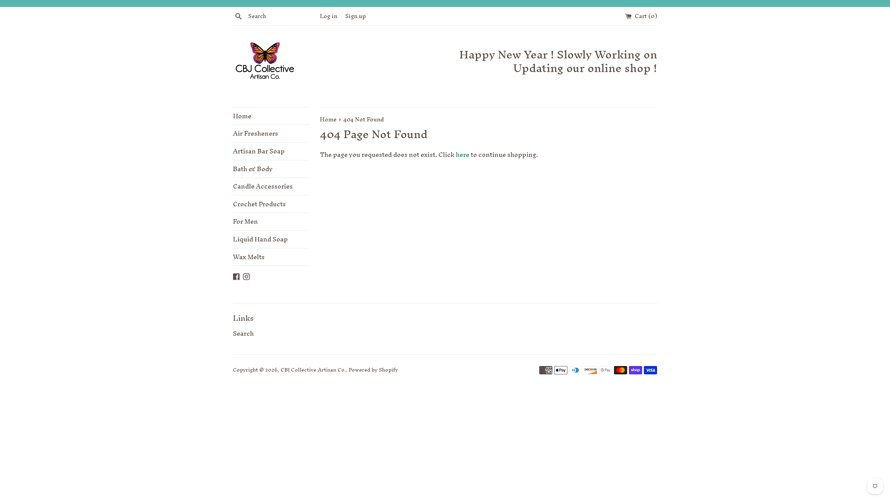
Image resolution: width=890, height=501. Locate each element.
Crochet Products (259, 204)
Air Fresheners (255, 133)
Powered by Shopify (373, 369)
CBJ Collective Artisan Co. (313, 369)
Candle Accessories (263, 186)
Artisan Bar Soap (259, 151)
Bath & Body (253, 169)
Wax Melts (249, 257)
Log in (328, 16)
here (462, 155)
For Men (245, 221)
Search (243, 333)
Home (242, 116)
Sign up (355, 16)
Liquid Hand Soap (260, 239)
